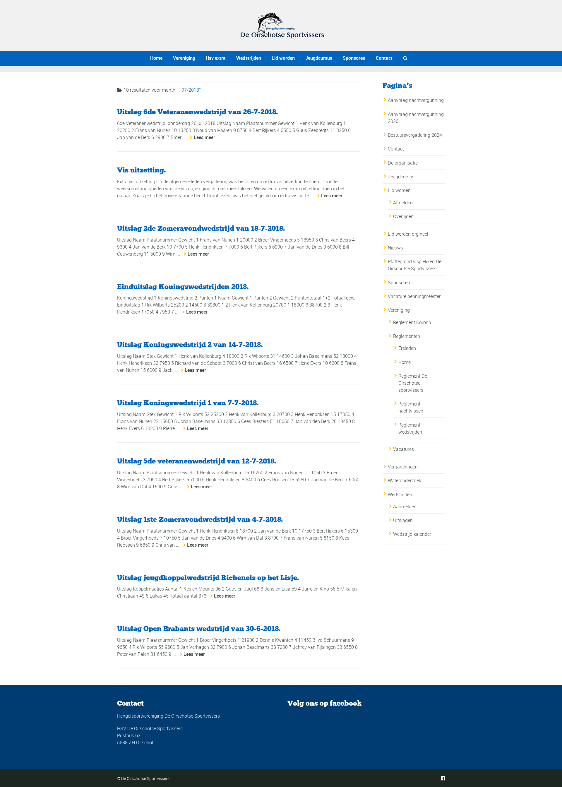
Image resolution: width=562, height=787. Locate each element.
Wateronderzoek (404, 480)
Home (156, 58)
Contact (384, 58)
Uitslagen (403, 520)
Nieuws (395, 247)
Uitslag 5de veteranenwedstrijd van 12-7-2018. (196, 461)
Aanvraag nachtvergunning (416, 100)
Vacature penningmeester (415, 296)
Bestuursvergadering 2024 (415, 135)
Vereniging (184, 58)
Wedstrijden (248, 58)
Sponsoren (354, 58)
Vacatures (403, 449)
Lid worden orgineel (408, 234)
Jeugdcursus (318, 58)
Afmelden (403, 202)
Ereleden (407, 348)
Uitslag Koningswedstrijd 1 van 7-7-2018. (187, 402)
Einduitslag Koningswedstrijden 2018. (183, 286)
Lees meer (204, 137)
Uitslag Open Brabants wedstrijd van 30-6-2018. (198, 628)
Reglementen (406, 336)
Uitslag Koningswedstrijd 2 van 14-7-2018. (190, 344)
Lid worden (283, 58)
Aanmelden (405, 506)
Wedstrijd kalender (412, 534)
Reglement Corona (412, 322)
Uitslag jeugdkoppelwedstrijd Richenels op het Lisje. (208, 577)
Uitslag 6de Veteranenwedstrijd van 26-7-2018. (197, 111)
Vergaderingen (403, 466)
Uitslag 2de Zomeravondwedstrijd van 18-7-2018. (201, 228)
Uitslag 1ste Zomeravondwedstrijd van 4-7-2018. (200, 519)
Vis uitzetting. (141, 170)
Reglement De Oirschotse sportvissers (412, 383)
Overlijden (403, 216)
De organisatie (403, 163)
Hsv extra (216, 58)
